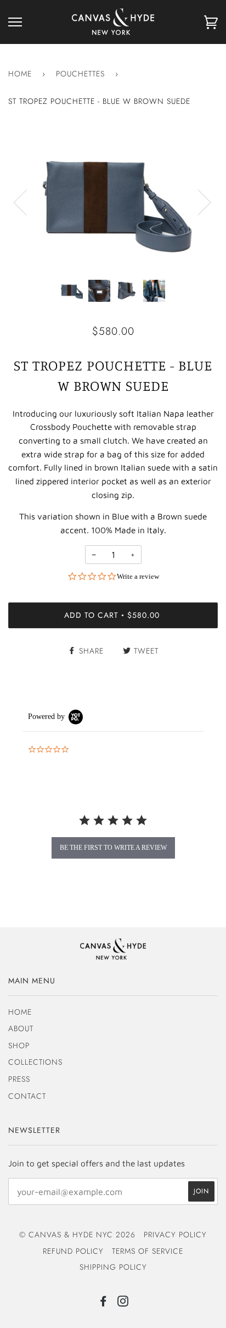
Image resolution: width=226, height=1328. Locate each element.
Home (20, 73)
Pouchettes (80, 73)
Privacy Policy (175, 1234)
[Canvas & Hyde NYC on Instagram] (123, 1302)
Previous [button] (27, 202)
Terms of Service (147, 1251)
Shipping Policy (113, 1266)
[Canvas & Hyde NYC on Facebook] (103, 1302)
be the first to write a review (113, 847)
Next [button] (198, 202)
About (20, 1028)
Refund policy (73, 1251)
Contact (27, 1096)
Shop (19, 1045)
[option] (113, 201)
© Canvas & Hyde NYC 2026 (77, 1234)
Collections (35, 1061)
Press (19, 1079)
